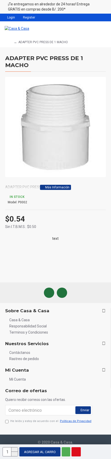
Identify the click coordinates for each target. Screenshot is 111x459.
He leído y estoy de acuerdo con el (50, 421)
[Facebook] (49, 293)
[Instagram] (62, 293)
